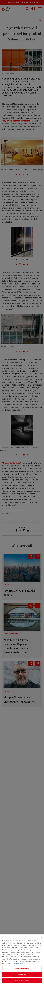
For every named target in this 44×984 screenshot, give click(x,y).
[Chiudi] (41, 937)
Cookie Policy (18, 963)
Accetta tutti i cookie (22, 980)
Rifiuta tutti (22, 974)
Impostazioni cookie (22, 968)
